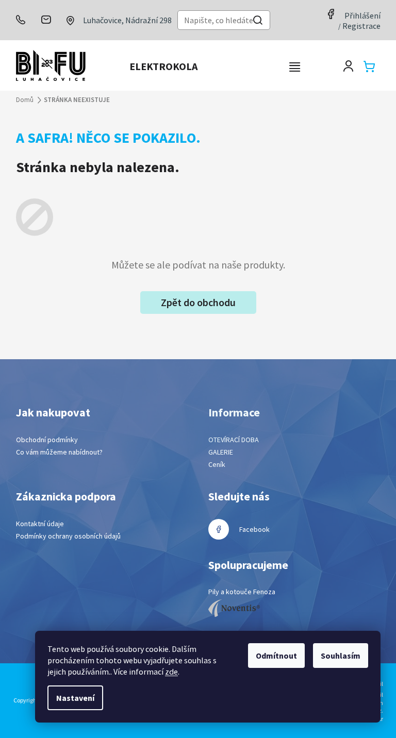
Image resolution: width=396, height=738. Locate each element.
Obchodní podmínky (47, 439)
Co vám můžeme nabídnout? (59, 452)
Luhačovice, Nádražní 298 (127, 20)
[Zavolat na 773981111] (25, 19)
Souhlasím (340, 655)
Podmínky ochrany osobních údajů (68, 536)
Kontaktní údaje (40, 523)
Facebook (254, 529)
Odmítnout (276, 655)
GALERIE (220, 452)
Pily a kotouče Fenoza (241, 591)
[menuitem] (163, 66)
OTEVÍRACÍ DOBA (233, 439)
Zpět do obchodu (198, 302)
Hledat (257, 21)
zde (171, 671)
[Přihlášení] (348, 66)
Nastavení (75, 698)
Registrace (361, 26)
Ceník (216, 464)
